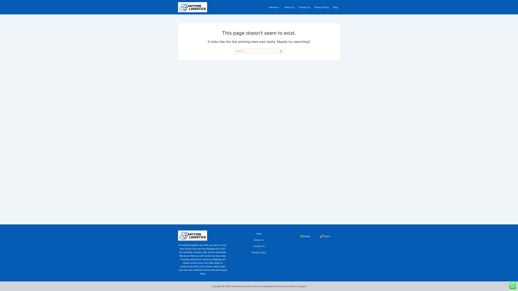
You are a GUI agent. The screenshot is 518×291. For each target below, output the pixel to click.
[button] (279, 7)
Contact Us (304, 7)
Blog (335, 7)
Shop (259, 233)
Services (273, 7)
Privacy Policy (321, 7)
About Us (289, 7)
